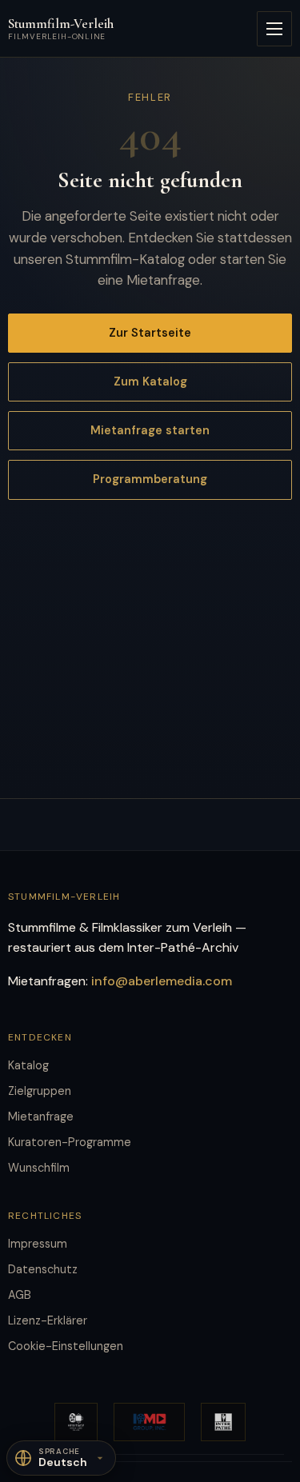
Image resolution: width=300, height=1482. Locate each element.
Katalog (28, 1065)
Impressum (37, 1243)
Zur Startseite (150, 333)
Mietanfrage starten (150, 430)
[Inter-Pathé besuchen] (223, 1422)
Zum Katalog (150, 381)
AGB (19, 1295)
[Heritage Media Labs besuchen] (76, 1422)
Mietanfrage (41, 1116)
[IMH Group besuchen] (149, 1422)
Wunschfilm (39, 1167)
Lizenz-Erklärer (47, 1320)
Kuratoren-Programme (69, 1142)
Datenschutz (43, 1269)
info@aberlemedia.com (161, 981)
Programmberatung (150, 479)
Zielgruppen (39, 1091)
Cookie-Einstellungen (65, 1346)
